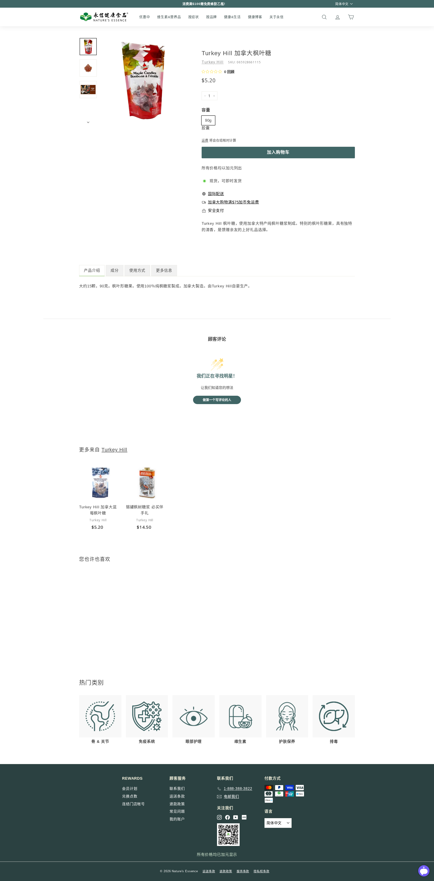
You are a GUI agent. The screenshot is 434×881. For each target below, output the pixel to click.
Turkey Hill (213, 61)
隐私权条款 (261, 871)
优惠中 (144, 17)
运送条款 (177, 796)
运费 (205, 140)
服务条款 (243, 871)
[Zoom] (143, 80)
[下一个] (88, 121)
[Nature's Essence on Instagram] (219, 817)
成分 (115, 270)
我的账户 (177, 819)
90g (208, 120)
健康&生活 (232, 17)
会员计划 (129, 789)
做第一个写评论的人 (217, 400)
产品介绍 (92, 270)
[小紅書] (244, 817)
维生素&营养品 (169, 17)
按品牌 (211, 17)
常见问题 (177, 811)
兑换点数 (129, 796)
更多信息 (164, 270)
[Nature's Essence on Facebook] (227, 817)
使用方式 (137, 270)
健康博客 (255, 17)
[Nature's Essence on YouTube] (235, 817)
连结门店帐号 (133, 804)
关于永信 (276, 17)
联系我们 (177, 789)
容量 (206, 110)
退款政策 (177, 804)
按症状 (193, 17)
